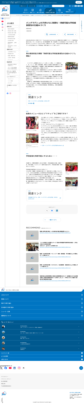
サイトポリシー (4, 376)
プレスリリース (10, 78)
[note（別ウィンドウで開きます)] (2, 30)
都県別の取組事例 (11, 28)
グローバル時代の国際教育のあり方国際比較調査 (12, 68)
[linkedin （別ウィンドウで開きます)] (14, 368)
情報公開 (3, 383)
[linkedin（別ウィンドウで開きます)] (2, 24)
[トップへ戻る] (81, 368)
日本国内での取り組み (7, 307)
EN (75, 6)
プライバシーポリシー (25, 2)
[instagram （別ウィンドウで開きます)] (19, 368)
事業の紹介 (9, 26)
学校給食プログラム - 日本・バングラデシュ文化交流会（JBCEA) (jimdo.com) (42, 197)
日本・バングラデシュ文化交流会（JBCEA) (38, 101)
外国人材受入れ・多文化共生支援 (12, 46)
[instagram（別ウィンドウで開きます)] (2, 27)
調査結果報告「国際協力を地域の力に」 (12, 65)
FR (78, 6)
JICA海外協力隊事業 (11, 34)
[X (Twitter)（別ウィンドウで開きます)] (1, 368)
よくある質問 (40, 6)
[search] (58, 6)
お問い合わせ (46, 6)
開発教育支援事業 (11, 36)
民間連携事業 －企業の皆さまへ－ (12, 43)
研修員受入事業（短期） (12, 30)
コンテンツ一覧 (32, 6)
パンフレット (10, 59)
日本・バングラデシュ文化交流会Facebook (52, 145)
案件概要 (30, 103)
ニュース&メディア (11, 76)
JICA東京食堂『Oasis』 (12, 51)
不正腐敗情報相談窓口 (6, 386)
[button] (52, 34)
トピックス (10, 82)
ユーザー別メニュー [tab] (8, 322)
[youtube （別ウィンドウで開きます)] (10, 368)
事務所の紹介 (10, 49)
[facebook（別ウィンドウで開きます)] (2, 18)
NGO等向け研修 (11, 40)
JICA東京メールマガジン (12, 86)
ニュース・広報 (5, 311)
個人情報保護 (4, 381)
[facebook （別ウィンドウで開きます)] (5, 368)
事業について (5, 299)
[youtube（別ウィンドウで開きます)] (2, 21)
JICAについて (5, 295)
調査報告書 (9, 62)
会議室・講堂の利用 (11, 55)
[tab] (70, 6)
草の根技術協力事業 (11, 38)
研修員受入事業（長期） (12, 32)
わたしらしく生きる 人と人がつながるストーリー (12, 72)
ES (81, 6)
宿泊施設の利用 (10, 53)
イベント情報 (10, 80)
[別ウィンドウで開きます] (47, 210)
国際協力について (6, 316)
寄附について (23, 6)
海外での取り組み (6, 303)
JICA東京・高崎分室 (11, 57)
